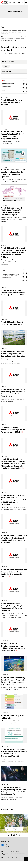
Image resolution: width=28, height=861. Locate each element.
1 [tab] (12, 835)
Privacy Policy (15, 851)
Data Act (6, 853)
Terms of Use (4, 851)
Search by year (6, 71)
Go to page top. (26, 859)
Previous (8, 835)
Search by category (8, 61)
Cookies (12, 853)
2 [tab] (14, 835)
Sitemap (4, 854)
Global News (6, 66)
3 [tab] (16, 835)
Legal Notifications (20, 853)
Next (19, 835)
